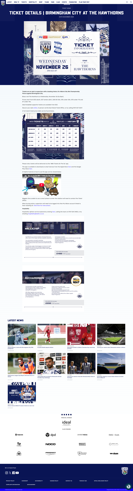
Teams (47, 2)
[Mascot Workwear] (82, 444)
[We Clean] (114, 453)
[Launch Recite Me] (128, 486)
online (35, 108)
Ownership (25, 480)
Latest (9, 2)
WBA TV (16, 2)
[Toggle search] (131, 2)
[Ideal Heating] (66, 423)
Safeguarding (31, 484)
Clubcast (126, 489)
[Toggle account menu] (127, 2)
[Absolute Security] (82, 454)
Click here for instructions (42, 205)
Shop (40, 2)
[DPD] (50, 435)
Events (64, 2)
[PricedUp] (19, 444)
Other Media (116, 489)
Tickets (24, 2)
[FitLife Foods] (114, 435)
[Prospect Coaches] (50, 453)
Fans (52, 2)
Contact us (69, 480)
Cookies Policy (54, 480)
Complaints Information (13, 484)
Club (58, 2)
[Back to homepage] (3, 3)
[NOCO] (50, 444)
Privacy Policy (10, 480)
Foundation (73, 2)
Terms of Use (83, 480)
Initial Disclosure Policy (101, 480)
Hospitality (33, 2)
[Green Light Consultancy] (114, 444)
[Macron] (19, 435)
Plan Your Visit (84, 2)
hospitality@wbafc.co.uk (36, 214)
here (69, 167)
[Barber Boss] (82, 435)
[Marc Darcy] (19, 453)
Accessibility (39, 480)
